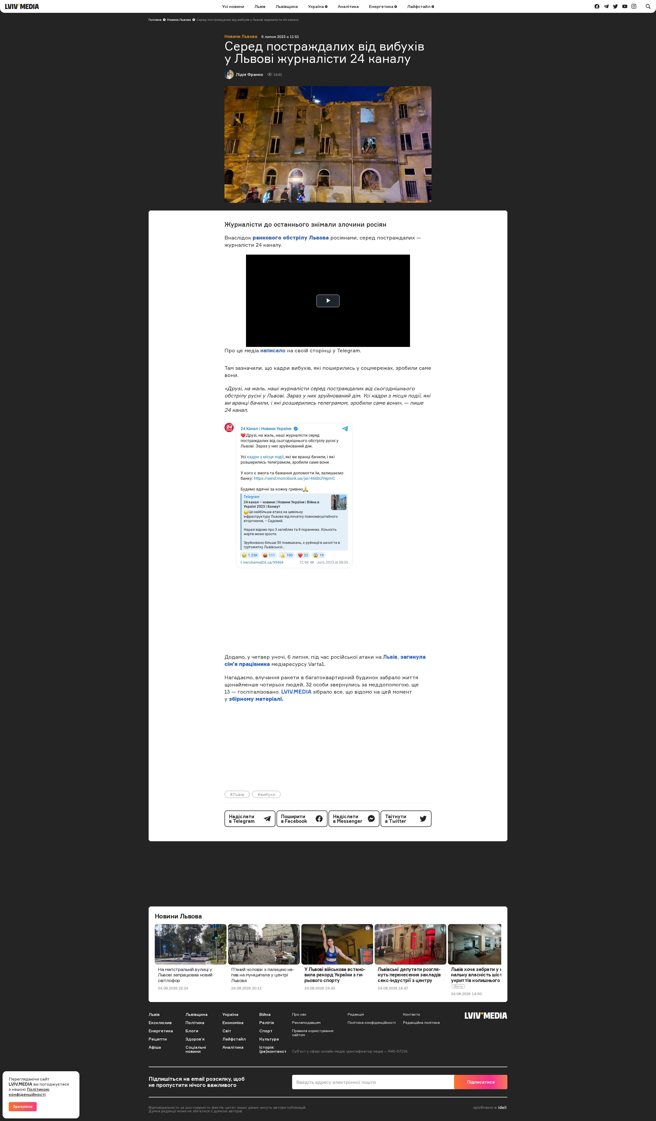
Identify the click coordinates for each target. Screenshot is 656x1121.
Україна (316, 6)
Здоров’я (195, 1039)
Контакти (411, 1014)
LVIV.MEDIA (296, 691)
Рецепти (158, 1039)
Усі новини (233, 6)
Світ (226, 1030)
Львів (259, 6)
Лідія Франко (249, 74)
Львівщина (287, 6)
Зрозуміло (23, 1106)
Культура (269, 1039)
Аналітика (348, 6)
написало (272, 350)
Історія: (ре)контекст (272, 1049)
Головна (155, 20)
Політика (195, 1022)
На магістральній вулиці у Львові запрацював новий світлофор (185, 974)
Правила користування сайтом (312, 1032)
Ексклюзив (160, 1022)
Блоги (192, 1030)
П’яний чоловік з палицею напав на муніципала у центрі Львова (262, 974)
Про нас (299, 1014)
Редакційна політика (421, 1022)
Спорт (265, 1030)
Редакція (356, 1014)
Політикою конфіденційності (29, 1092)
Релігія (266, 1022)
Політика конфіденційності (372, 1022)
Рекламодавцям (306, 1022)
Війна (265, 1014)
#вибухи (266, 794)
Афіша (155, 1047)
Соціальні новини (196, 1049)
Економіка (232, 1022)
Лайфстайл (419, 6)
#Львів (237, 794)
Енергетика (381, 6)
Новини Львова (179, 20)
